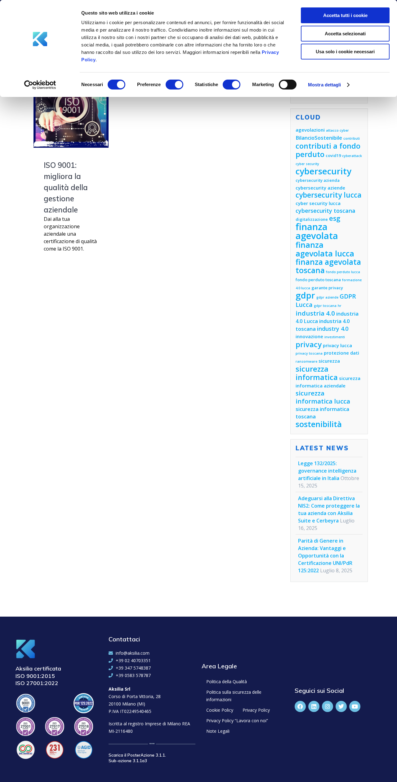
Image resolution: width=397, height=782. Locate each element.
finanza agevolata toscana (328, 266)
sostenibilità (319, 424)
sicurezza (329, 361)
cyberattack (352, 156)
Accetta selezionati (345, 33)
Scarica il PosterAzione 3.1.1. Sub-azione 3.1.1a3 (137, 757)
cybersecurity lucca (328, 195)
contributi (351, 138)
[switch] (174, 84)
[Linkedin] (313, 706)
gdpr (305, 295)
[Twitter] (341, 706)
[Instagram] (327, 706)
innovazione (309, 336)
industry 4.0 (332, 328)
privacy (309, 344)
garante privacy (327, 288)
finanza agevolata (317, 231)
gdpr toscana (325, 306)
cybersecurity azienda (318, 180)
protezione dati (341, 353)
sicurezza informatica (317, 373)
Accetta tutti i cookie (345, 15)
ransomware (306, 361)
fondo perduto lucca (343, 272)
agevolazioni (310, 130)
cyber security (307, 164)
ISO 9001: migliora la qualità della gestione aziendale (66, 187)
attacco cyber (337, 130)
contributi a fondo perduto (328, 150)
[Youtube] (354, 706)
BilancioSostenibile (319, 137)
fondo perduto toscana (318, 279)
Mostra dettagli (324, 84)
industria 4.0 (315, 313)
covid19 (333, 155)
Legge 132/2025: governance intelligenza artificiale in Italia (327, 471)
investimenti (334, 337)
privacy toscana (309, 353)
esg (334, 218)
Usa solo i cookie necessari (345, 51)
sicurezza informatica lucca (323, 397)
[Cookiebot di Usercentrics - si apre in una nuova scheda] (40, 85)
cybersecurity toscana (325, 210)
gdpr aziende (327, 297)
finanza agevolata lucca (325, 249)
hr (339, 306)
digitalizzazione (312, 219)
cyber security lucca (318, 203)
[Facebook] (300, 706)
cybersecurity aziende (320, 188)
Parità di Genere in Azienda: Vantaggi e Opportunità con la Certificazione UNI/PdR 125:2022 (325, 555)
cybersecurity (323, 171)
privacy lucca (337, 345)
